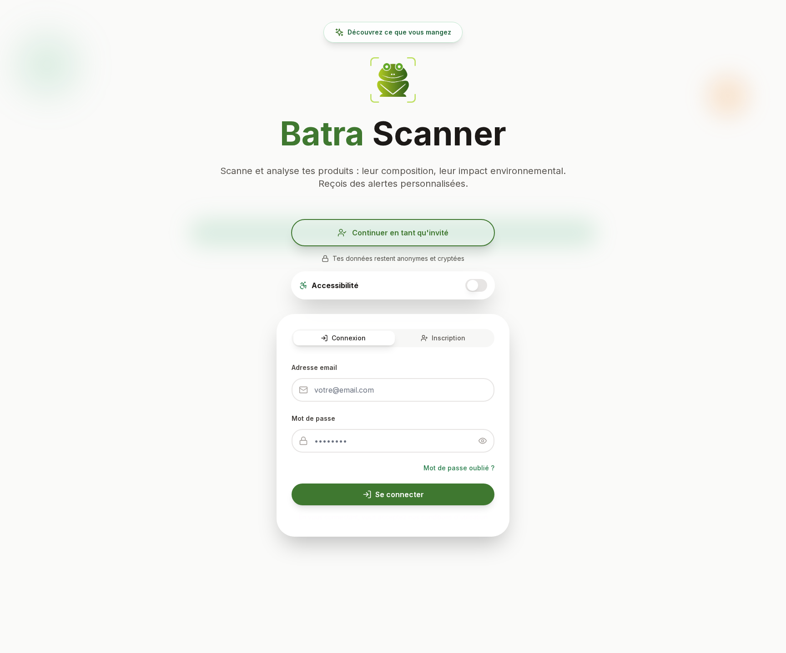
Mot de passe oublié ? (458, 468)
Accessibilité (335, 285)
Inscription (448, 338)
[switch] (476, 285)
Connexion (349, 338)
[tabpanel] (393, 433)
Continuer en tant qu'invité (400, 232)
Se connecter (399, 494)
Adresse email (314, 367)
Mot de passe (313, 418)
